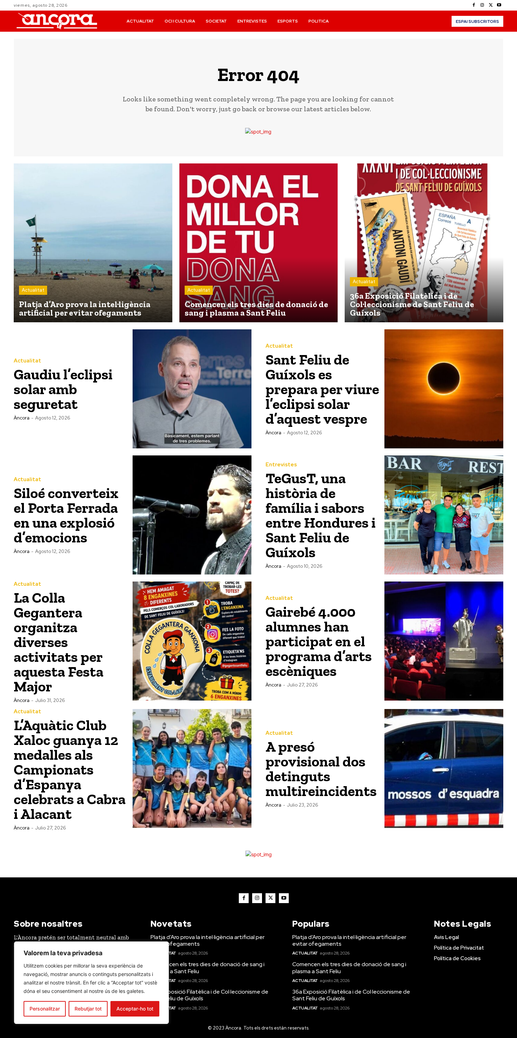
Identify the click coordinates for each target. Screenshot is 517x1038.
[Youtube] (499, 5)
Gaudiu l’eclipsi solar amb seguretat (63, 389)
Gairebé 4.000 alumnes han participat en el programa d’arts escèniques (319, 641)
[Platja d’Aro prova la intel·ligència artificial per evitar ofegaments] (93, 242)
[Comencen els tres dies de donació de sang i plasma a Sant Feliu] (258, 242)
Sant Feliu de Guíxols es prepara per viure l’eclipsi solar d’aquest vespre (322, 389)
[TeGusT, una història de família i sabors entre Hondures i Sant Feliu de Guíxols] (443, 514)
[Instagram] (482, 5)
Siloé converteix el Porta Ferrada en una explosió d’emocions (66, 515)
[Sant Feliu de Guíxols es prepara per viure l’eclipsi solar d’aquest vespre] (443, 388)
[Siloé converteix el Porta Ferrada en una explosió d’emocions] (192, 514)
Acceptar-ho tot (134, 1009)
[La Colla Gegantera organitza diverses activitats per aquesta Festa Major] (192, 641)
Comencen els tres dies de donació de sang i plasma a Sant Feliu (207, 968)
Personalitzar (45, 1009)
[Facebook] (474, 5)
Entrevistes (281, 464)
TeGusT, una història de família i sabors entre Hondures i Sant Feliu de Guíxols (321, 515)
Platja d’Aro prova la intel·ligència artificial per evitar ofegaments (207, 940)
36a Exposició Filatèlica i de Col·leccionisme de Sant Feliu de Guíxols (209, 995)
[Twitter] (490, 5)
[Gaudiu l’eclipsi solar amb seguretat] (192, 388)
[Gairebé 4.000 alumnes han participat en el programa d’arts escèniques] (443, 641)
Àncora (22, 418)
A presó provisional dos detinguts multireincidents (321, 769)
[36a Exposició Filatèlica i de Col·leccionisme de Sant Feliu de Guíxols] (424, 242)
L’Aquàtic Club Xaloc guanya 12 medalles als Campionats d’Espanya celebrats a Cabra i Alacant (70, 769)
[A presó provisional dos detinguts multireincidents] (443, 768)
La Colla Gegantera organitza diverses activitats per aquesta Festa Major (58, 642)
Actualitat (33, 290)
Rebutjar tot (88, 1009)
